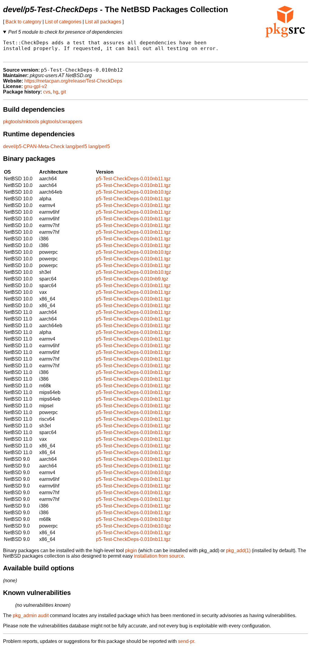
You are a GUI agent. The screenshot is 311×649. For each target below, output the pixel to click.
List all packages (103, 21)
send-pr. (186, 641)
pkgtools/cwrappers (61, 121)
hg (55, 91)
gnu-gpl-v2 (35, 86)
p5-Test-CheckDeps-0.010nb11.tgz (133, 178)
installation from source (159, 556)
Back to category (23, 21)
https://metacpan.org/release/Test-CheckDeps (73, 80)
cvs (46, 91)
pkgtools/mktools (21, 121)
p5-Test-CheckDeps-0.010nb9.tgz (132, 278)
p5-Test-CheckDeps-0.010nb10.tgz (133, 192)
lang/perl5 (76, 146)
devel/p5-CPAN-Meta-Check (33, 146)
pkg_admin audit (31, 615)
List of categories (63, 21)
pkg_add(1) (238, 550)
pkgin (131, 550)
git (63, 91)
